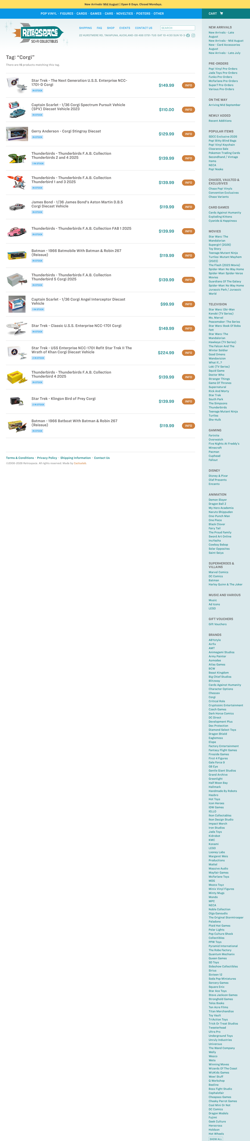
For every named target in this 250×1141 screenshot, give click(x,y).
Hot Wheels (216, 1133)
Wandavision (217, 358)
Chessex (214, 693)
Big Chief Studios (220, 676)
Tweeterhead (217, 1027)
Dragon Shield (218, 733)
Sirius (212, 970)
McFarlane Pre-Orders (223, 80)
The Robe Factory (220, 950)
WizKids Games (219, 1072)
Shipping (85, 27)
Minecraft (215, 447)
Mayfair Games (219, 872)
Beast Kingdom (219, 672)
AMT (212, 648)
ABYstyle (215, 639)
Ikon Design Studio (221, 819)
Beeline (214, 1084)
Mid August (111, 4)
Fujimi (213, 1117)
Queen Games (218, 958)
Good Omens (217, 354)
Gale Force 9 (217, 762)
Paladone (215, 921)
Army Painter (217, 656)
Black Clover (217, 524)
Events (124, 27)
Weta (212, 1060)
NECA (212, 165)
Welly (212, 1052)
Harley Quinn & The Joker (226, 584)
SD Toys (214, 962)
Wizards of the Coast (223, 1068)
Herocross (215, 1125)
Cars (109, 13)
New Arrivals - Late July (224, 52)
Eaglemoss (216, 737)
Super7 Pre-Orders (221, 85)
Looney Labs (217, 852)
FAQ (99, 27)
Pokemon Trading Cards (224, 152)
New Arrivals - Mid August (226, 40)
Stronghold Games (221, 999)
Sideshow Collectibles (223, 966)
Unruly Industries (220, 1039)
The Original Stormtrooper (226, 917)
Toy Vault (215, 1015)
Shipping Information (75, 457)
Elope (212, 741)
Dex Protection (218, 725)
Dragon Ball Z (217, 503)
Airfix (212, 644)
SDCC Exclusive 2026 (223, 136)
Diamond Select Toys (222, 729)
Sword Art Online (220, 536)
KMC (212, 839)
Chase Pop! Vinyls (220, 188)
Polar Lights (216, 929)
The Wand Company (222, 1048)
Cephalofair (216, 1092)
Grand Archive (218, 774)
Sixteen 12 (215, 974)
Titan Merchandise (221, 1011)
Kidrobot (214, 835)
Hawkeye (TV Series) (222, 342)
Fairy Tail (215, 528)
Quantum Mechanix (222, 954)
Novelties (124, 13)
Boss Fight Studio (220, 1088)
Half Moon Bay (218, 782)
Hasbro (213, 795)
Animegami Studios (222, 652)
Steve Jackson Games (223, 994)
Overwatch (216, 439)
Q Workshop (217, 1080)
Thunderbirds (218, 407)
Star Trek (215, 395)
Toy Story (215, 248)
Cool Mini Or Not (219, 1105)
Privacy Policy (47, 457)
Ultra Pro (214, 1031)
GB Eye (213, 766)
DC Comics (216, 576)
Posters (143, 13)
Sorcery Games (219, 982)
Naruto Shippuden (221, 511)
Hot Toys (214, 799)
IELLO (212, 811)
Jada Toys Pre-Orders (223, 72)
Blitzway (214, 680)
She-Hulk (215, 419)
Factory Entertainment (224, 746)
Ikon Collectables (220, 815)
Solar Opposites (219, 548)
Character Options (221, 688)
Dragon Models (218, 1113)
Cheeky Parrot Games (223, 1101)
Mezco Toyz (216, 884)
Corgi (212, 697)
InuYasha (215, 540)
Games (96, 13)
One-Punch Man (219, 516)
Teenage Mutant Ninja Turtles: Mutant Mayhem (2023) (225, 257)
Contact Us (143, 27)
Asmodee (215, 660)
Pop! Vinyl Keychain (222, 144)
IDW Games (216, 807)
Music (213, 600)
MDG (212, 880)
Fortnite (214, 435)
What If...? (215, 362)
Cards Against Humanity (225, 212)
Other (159, 13)
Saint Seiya (216, 552)
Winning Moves (219, 1064)
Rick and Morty (219, 391)
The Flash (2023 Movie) (224, 265)
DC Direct (215, 717)
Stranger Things (219, 378)
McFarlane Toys (219, 876)
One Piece (215, 520)
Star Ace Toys (218, 990)
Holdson (214, 1129)
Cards (82, 13)
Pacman (214, 451)
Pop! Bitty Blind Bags (222, 140)
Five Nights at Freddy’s (224, 443)
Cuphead (214, 455)
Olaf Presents (218, 479)
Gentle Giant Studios (222, 770)
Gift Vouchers (218, 624)
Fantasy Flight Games (223, 750)
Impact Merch (218, 823)
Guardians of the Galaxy (225, 281)
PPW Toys (215, 941)
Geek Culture (217, 1121)
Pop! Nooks (216, 169)
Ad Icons (214, 604)
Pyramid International (223, 946)
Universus (215, 1043)
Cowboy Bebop (218, 544)
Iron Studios (217, 827)
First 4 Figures (218, 758)
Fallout (213, 459)
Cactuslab (80, 463)
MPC (212, 901)
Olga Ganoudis (218, 913)
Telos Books (216, 1003)
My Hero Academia (221, 507)
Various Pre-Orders (221, 89)
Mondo (213, 897)
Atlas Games (217, 664)
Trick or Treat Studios (223, 1023)
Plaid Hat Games (219, 925)
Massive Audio (218, 868)
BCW (212, 668)
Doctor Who (216, 374)
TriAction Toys (218, 1019)
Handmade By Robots (223, 790)
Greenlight (216, 778)
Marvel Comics (218, 572)
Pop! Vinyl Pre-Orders (223, 68)
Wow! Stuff (216, 1076)
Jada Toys (215, 831)
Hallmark (215, 786)
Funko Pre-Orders (220, 76)
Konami (214, 844)
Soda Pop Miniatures (222, 978)
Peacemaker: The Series (224, 321)
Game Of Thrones (220, 382)
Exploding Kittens (220, 216)
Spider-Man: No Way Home (226, 269)
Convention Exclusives (224, 192)
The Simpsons (218, 403)
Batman (214, 580)
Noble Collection (219, 909)
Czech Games (217, 709)
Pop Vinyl (49, 13)
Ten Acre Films (218, 1007)
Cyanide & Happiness (223, 220)
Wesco (213, 1056)
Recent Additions (220, 120)
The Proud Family (220, 532)
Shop (110, 27)
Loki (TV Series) (219, 366)
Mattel (213, 864)
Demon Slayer (218, 499)
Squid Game (216, 370)
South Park (216, 399)
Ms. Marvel (216, 317)
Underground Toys (221, 1035)
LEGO (212, 608)
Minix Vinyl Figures (221, 888)
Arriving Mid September (224, 104)
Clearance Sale (218, 148)
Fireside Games (219, 754)
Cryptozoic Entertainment (226, 705)
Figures (66, 13)
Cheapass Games (220, 1096)
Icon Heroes (216, 803)
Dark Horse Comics (221, 713)
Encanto (214, 483)
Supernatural (217, 386)
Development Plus (221, 721)
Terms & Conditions (20, 457)
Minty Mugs (216, 892)
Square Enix (216, 986)
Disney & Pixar (218, 475)
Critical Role (217, 701)
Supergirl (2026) (220, 244)
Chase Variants (219, 196)
